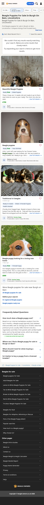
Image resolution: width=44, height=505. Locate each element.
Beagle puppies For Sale (11, 376)
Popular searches (9, 424)
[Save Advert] (40, 89)
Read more (38, 30)
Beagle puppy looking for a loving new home (18, 259)
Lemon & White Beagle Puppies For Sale (16, 385)
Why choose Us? (8, 433)
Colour (27, 10)
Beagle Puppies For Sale (13, 365)
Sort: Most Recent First (12, 34)
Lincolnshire (26, 365)
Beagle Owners (12, 3)
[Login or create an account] (41, 3)
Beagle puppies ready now (11, 303)
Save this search (36, 34)
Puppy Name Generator (11, 466)
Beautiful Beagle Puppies (12, 89)
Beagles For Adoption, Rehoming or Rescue (18, 414)
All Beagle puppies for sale (12, 293)
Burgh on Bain (36, 365)
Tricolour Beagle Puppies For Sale (14, 404)
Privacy (5, 470)
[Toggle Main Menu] (3, 3)
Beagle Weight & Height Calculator (15, 456)
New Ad (31, 3)
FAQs (5, 479)
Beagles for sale (8, 372)
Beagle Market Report (10, 461)
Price (34, 10)
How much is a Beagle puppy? (13, 428)
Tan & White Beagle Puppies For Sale (15, 390)
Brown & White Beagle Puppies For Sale (16, 394)
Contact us (6, 452)
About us (6, 447)
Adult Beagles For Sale (11, 380)
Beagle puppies (8, 145)
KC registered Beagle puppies (12, 300)
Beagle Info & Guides (10, 442)
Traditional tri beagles (11, 198)
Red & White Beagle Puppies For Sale (16, 399)
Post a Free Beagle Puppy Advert (14, 419)
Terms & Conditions (10, 475)
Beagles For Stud (9, 410)
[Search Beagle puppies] (37, 3)
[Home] (3, 365)
